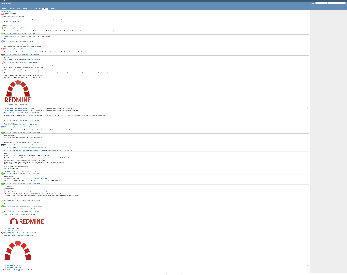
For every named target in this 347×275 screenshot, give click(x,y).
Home (2, 0)
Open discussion (9, 11)
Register (343, 0)
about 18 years (18, 16)
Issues (30, 8)
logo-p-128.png (10, 171)
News (35, 8)
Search (313, 3)
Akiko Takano (57, 150)
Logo (8, 57)
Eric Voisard (24, 33)
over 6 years (30, 232)
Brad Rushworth (25, 54)
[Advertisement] (319, 38)
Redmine (169, 274)
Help (10, 0)
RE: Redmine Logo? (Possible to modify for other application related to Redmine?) (25, 150)
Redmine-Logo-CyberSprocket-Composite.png (18, 108)
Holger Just (24, 145)
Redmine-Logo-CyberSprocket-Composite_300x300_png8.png (22, 110)
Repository (52, 8)
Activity (18, 8)
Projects (6, 0)
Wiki (40, 8)
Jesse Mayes (24, 112)
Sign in (339, 0)
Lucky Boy (24, 232)
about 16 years (33, 70)
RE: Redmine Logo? (9, 28)
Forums (45, 8)
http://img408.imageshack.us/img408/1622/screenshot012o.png (21, 124)
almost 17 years (32, 28)
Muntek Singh (24, 41)
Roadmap (24, 8)
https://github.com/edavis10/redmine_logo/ (35, 147)
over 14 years (34, 200)
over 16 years (32, 41)
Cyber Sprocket (25, 70)
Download (11, 8)
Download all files (308, 108)
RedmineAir (48, 155)
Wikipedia (23, 198)
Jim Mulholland (10, 16)
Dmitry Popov (24, 211)
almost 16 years (37, 132)
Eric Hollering (24, 49)
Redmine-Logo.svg (11, 265)
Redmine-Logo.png (11, 267)
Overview (4, 8)
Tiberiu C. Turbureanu (26, 132)
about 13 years (32, 211)
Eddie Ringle (24, 28)
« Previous (5, 269)
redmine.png (10, 228)
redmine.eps (10, 230)
